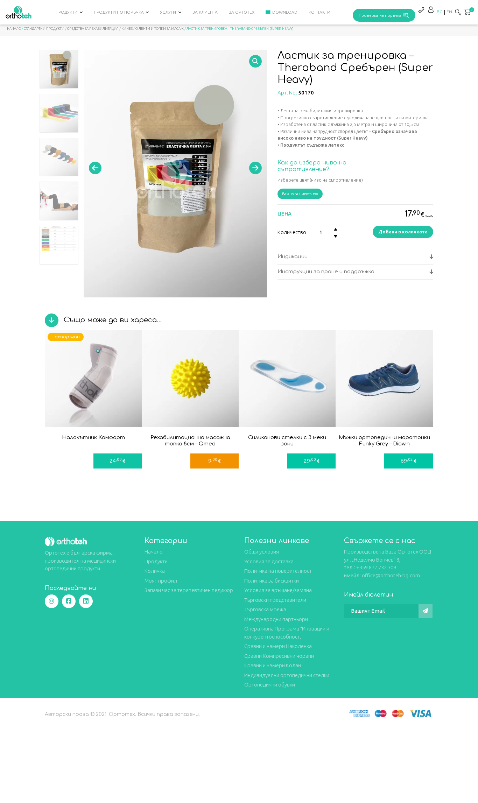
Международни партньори (276, 619)
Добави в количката (403, 231)
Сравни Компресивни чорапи (279, 656)
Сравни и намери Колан (272, 665)
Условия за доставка (269, 561)
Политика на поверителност (278, 571)
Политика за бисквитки (271, 581)
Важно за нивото (296, 194)
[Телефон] (421, 9)
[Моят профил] (431, 9)
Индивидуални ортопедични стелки (286, 675)
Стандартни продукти (44, 28)
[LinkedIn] (86, 601)
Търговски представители (275, 600)
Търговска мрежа (265, 609)
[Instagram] (51, 601)
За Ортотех (241, 12)
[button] (467, 12)
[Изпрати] (426, 611)
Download (284, 12)
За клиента (205, 12)
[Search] (458, 12)
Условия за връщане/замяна (278, 590)
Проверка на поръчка (380, 15)
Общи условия (261, 552)
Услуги (168, 12)
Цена (284, 214)
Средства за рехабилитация (93, 28)
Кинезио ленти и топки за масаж (152, 28)
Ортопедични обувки (269, 685)
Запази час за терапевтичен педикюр (189, 590)
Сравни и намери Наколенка (278, 646)
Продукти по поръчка (119, 12)
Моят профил (161, 581)
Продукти (67, 12)
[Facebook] (69, 601)
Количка (155, 571)
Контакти (319, 12)
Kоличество (291, 232)
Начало (14, 28)
